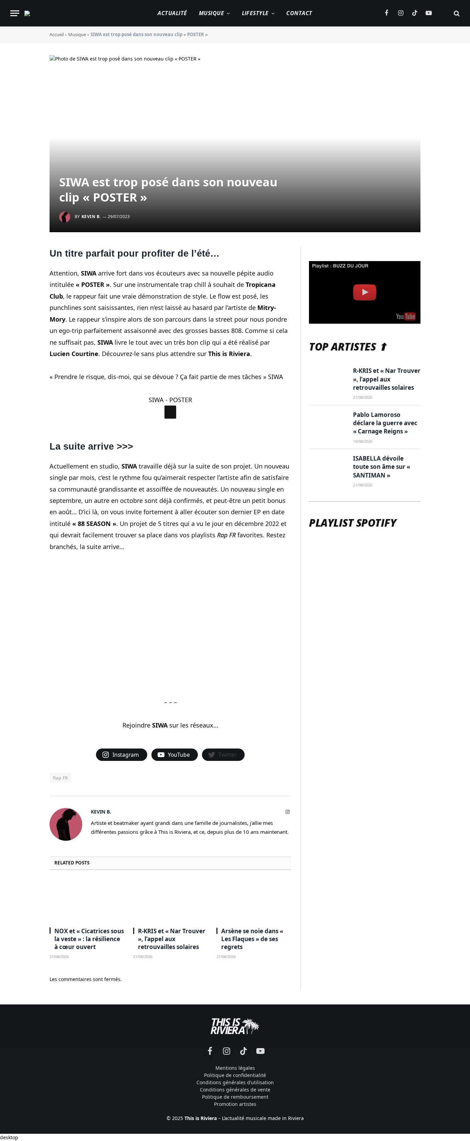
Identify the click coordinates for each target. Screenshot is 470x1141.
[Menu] (14, 13)
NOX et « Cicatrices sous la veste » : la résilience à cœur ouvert (89, 939)
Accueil (57, 34)
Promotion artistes (235, 1104)
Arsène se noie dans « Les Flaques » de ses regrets (252, 939)
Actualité (172, 13)
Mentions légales (235, 1068)
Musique (211, 13)
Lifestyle (255, 13)
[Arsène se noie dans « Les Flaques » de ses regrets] (253, 901)
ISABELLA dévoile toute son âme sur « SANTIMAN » (381, 466)
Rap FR (60, 778)
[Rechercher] (456, 13)
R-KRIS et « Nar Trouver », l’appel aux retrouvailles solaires (171, 939)
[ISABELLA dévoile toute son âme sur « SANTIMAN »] (328, 467)
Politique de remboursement (235, 1097)
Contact (299, 13)
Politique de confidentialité (235, 1075)
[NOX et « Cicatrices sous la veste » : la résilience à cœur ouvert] (87, 901)
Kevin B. (91, 216)
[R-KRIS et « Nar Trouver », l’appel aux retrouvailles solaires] (170, 901)
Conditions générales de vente (235, 1089)
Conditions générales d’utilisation (235, 1082)
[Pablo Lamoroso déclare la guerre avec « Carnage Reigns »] (328, 423)
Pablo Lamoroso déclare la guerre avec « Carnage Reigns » (385, 423)
